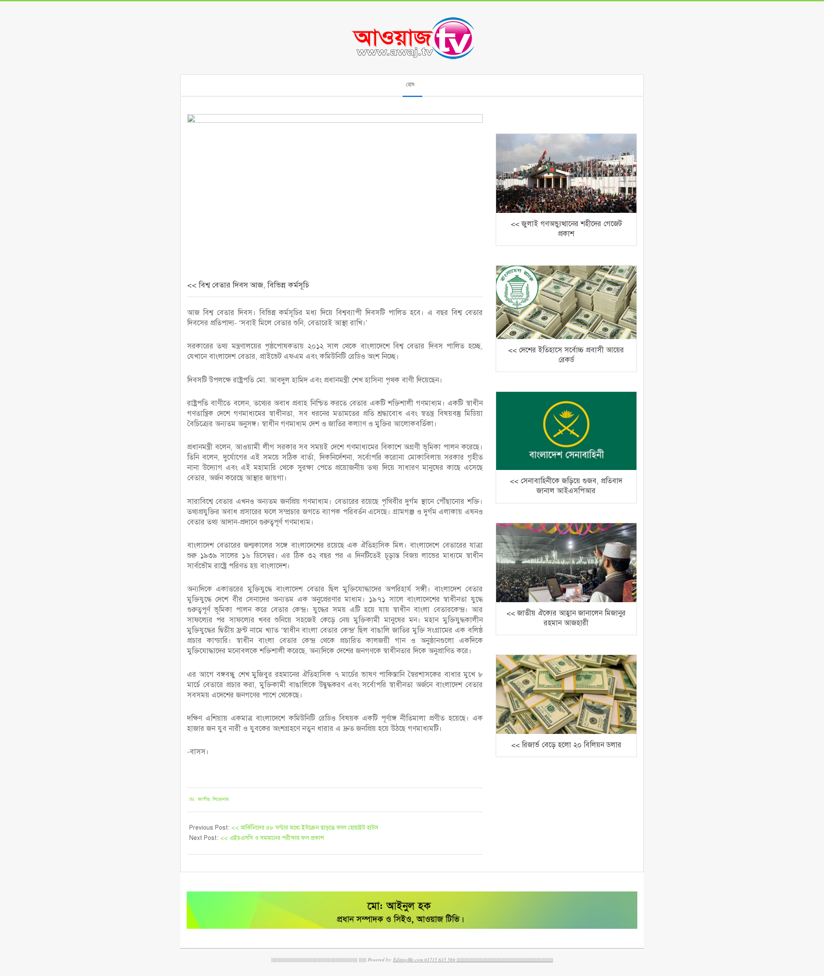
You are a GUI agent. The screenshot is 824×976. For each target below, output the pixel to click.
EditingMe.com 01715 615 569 (424, 959)
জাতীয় (204, 799)
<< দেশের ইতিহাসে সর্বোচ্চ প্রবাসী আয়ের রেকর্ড (566, 355)
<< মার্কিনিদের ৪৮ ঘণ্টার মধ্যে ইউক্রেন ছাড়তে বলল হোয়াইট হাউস (304, 827)
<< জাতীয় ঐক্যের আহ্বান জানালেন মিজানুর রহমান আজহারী (566, 618)
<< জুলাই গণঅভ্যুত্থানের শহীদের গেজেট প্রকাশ (566, 228)
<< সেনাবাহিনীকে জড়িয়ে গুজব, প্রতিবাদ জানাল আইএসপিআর (566, 485)
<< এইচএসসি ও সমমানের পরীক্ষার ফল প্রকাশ (272, 838)
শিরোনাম (220, 799)
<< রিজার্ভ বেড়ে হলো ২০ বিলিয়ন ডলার (566, 744)
